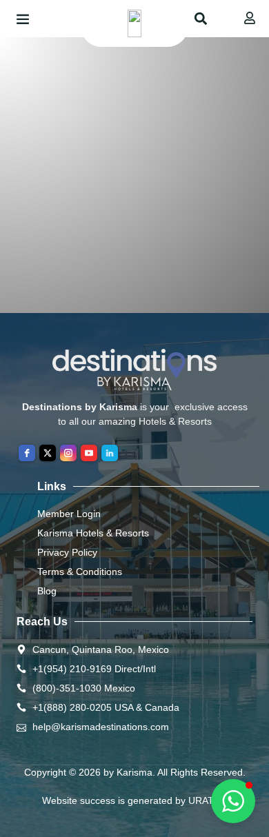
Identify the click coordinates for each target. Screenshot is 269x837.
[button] (22, 18)
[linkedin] (109, 453)
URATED (207, 800)
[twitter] (47, 453)
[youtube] (89, 453)
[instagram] (68, 453)
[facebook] (27, 453)
